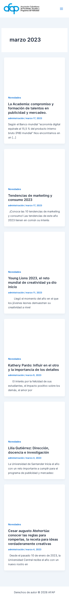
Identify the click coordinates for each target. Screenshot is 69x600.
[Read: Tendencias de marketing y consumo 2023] (34, 165)
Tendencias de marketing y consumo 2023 (30, 197)
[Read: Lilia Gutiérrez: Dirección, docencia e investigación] (34, 418)
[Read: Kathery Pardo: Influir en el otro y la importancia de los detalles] (34, 335)
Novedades (14, 97)
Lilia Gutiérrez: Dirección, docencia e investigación (28, 450)
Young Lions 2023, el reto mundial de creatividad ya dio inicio (32, 282)
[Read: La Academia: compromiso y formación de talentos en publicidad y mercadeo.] (34, 74)
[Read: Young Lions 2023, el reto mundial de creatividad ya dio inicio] (34, 248)
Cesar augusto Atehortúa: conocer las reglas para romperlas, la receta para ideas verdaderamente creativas (33, 537)
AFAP (46, 8)
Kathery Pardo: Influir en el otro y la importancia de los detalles (33, 367)
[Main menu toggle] (61, 9)
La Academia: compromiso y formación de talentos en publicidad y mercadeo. (31, 108)
